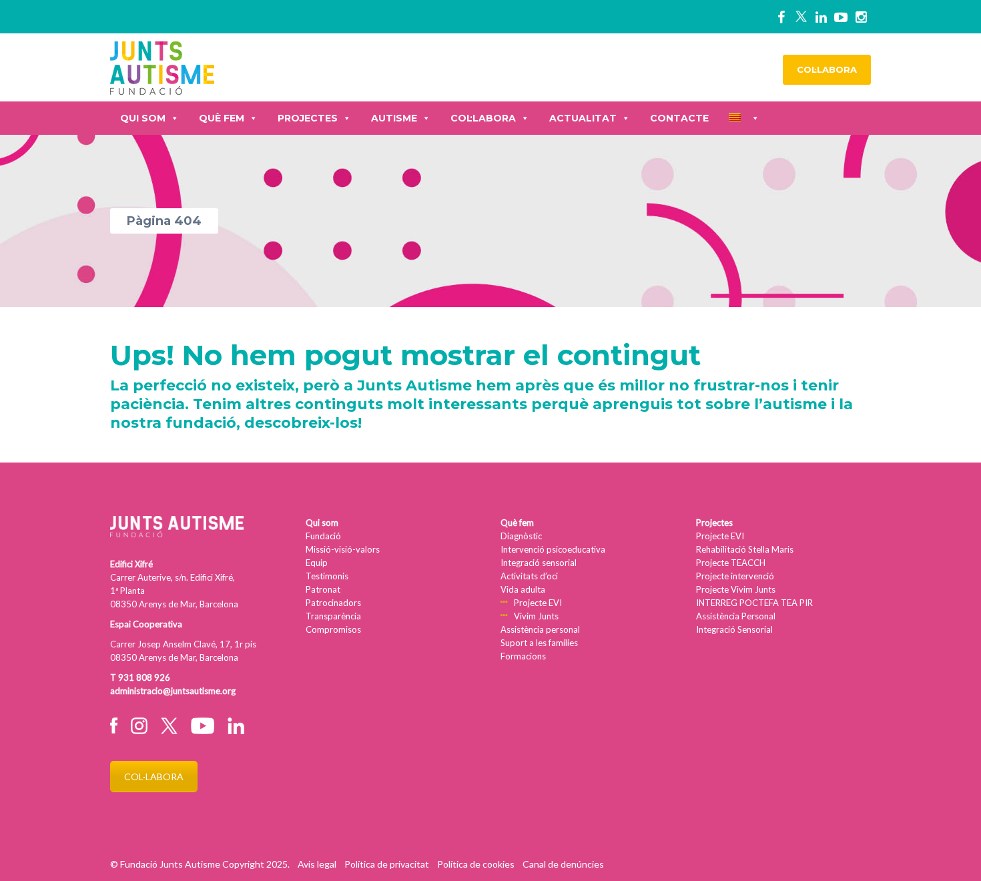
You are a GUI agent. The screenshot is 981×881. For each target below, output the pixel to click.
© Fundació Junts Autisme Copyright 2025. (200, 864)
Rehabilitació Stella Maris (744, 549)
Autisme (394, 118)
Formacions (523, 656)
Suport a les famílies (539, 642)
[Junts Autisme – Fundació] (162, 66)
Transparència (333, 616)
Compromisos (333, 629)
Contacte (679, 118)
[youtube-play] (841, 16)
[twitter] (801, 16)
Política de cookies (476, 864)
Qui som (143, 118)
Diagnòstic (521, 536)
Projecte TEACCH (730, 562)
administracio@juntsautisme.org (173, 690)
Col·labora (483, 118)
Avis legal (317, 864)
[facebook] (781, 16)
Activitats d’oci (529, 576)
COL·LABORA (827, 69)
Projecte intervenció (735, 576)
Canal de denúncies (563, 864)
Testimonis (327, 576)
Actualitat (583, 118)
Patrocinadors (333, 602)
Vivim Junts (536, 616)
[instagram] (861, 16)
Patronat (323, 589)
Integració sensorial (539, 562)
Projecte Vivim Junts (735, 589)
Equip (317, 562)
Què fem (221, 118)
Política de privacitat (386, 864)
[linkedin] (821, 16)
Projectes (308, 118)
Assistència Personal (735, 616)
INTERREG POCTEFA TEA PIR (754, 602)
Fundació (323, 536)
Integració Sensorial (734, 629)
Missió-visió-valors (343, 549)
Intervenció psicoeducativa (553, 549)
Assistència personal (540, 629)
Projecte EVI (538, 602)
